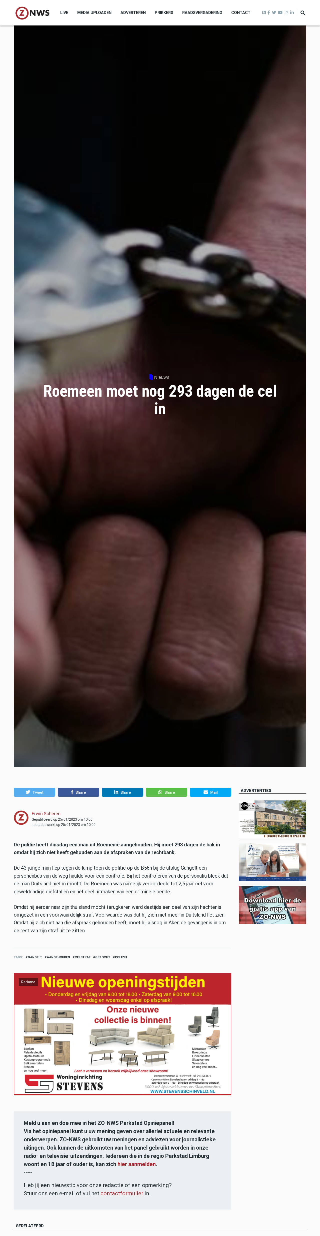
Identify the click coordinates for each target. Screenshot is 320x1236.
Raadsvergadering (202, 12)
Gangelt (35, 957)
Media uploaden (94, 12)
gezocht (102, 957)
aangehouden (58, 957)
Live (64, 12)
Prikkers (164, 12)
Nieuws (162, 377)
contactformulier (121, 1193)
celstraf (82, 957)
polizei (121, 957)
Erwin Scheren (46, 813)
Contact (240, 12)
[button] (34, 792)
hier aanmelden (137, 1164)
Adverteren (133, 12)
